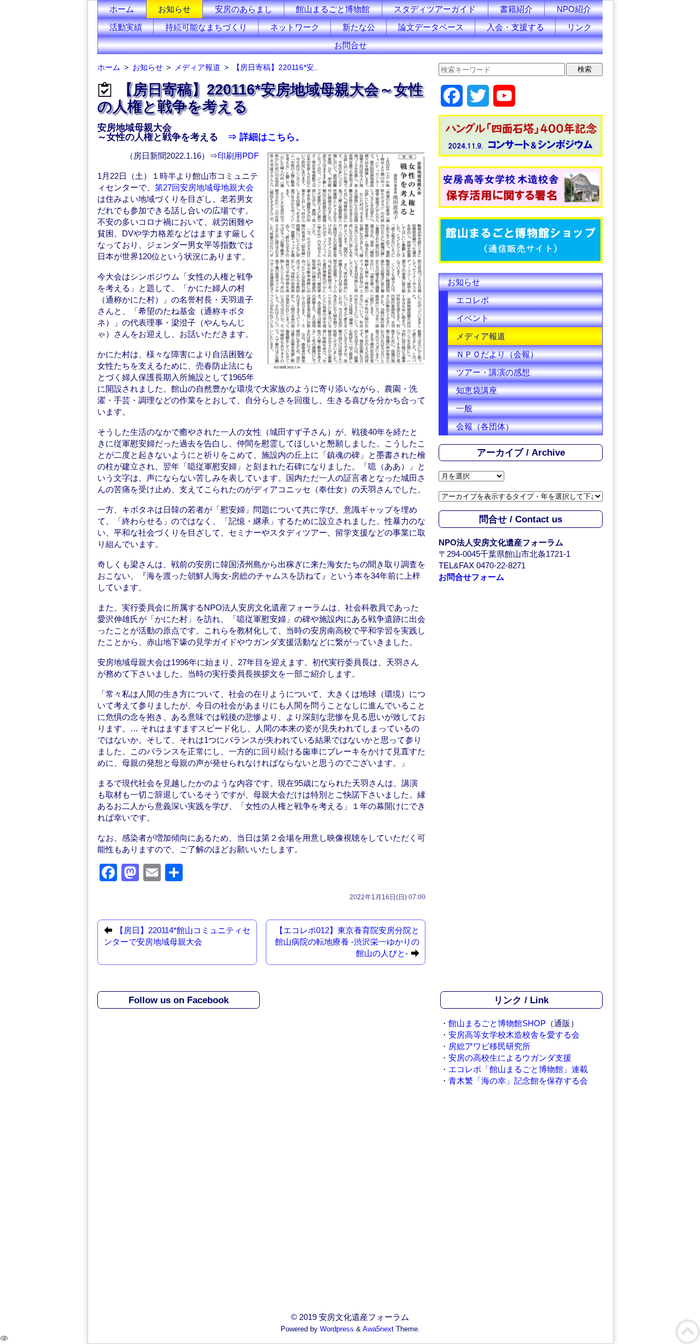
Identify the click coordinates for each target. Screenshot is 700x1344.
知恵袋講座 (476, 390)
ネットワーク (294, 27)
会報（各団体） (485, 426)
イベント (472, 318)
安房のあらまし (243, 9)
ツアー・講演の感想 (493, 372)
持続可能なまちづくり (206, 27)
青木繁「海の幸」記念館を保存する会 (518, 1080)
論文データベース (431, 27)
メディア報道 (480, 336)
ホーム (121, 9)
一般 (464, 408)
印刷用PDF (238, 155)
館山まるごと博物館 (333, 9)
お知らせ (174, 9)
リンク (579, 27)
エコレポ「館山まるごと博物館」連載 (518, 1069)
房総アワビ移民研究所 (489, 1046)
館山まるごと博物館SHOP (497, 1023)
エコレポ (472, 300)
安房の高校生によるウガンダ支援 (509, 1057)
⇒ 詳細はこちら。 (261, 137)
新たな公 (358, 27)
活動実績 (125, 27)
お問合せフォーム (471, 576)
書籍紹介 (516, 9)
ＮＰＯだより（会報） (497, 354)
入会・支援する (515, 27)
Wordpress (337, 1329)
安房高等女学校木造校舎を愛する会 (514, 1034)
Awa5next (378, 1329)
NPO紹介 (574, 9)
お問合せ (350, 45)
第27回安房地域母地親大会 (204, 187)
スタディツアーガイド (435, 9)
